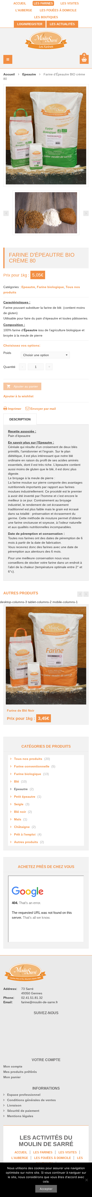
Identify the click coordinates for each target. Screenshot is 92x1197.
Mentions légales (20, 1116)
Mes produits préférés (20, 1072)
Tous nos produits (28, 759)
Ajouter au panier (26, 386)
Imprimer (14, 408)
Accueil (19, 3)
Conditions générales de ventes (31, 1100)
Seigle (18, 804)
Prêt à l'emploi (25, 834)
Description (20, 419)
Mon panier (12, 1077)
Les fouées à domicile (58, 10)
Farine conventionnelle (31, 766)
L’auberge (23, 10)
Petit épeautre (24, 796)
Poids (7, 353)
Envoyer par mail (42, 408)
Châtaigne (22, 827)
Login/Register (29, 24)
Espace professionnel (23, 1094)
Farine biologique (50, 287)
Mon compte (12, 1066)
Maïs (17, 819)
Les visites (70, 3)
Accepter (46, 1189)
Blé (16, 781)
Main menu (7, 59)
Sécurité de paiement (23, 1110)
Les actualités (62, 24)
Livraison (14, 1105)
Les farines (43, 3)
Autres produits (26, 842)
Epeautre (29, 74)
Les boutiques (46, 17)
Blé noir (20, 811)
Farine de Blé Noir (20, 710)
